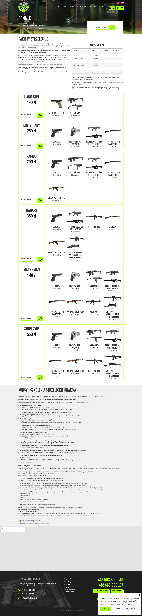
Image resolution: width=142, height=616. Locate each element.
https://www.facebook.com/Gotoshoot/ (62, 469)
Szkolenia (71, 7)
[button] (139, 595)
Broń (95, 7)
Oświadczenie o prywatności (119, 613)
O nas (57, 7)
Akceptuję (105, 609)
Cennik (79, 7)
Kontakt (101, 7)
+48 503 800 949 (110, 579)
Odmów (118, 609)
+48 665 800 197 (111, 585)
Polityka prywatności (71, 582)
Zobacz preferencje (132, 609)
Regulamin (68, 579)
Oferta (63, 7)
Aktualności (88, 7)
